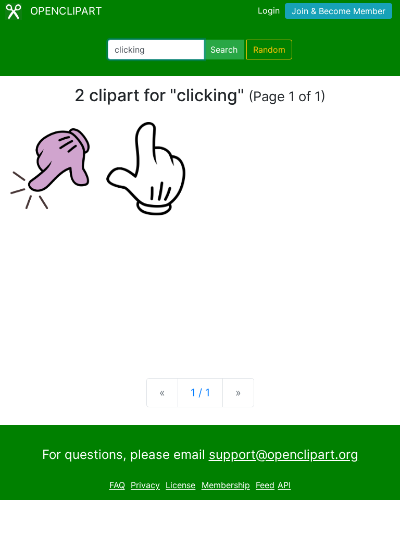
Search (224, 49)
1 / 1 (200, 392)
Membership (226, 485)
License (180, 485)
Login (269, 10)
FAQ (117, 485)
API (284, 485)
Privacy (145, 485)
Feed (265, 485)
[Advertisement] (200, 288)
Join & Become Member (338, 11)
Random (269, 49)
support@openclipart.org (283, 454)
